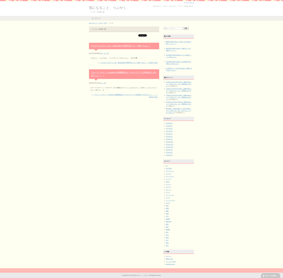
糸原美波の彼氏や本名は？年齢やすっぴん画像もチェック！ (178, 49)
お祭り (168, 182)
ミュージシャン (170, 200)
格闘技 (168, 229)
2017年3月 (169, 131)
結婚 (167, 237)
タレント (168, 190)
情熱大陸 (168, 221)
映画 (167, 224)
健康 (167, 211)
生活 (167, 235)
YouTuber (169, 168)
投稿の (169, 259)
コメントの (171, 261)
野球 (167, 243)
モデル (168, 203)
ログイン (168, 256)
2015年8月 (169, 152)
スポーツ (168, 187)
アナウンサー (170, 176)
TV (102, 53)
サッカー (168, 184)
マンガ (105, 53)
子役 (167, 216)
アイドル (168, 174)
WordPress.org (170, 264)
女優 (167, 213)
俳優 (167, 208)
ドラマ (168, 192)
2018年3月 (169, 126)
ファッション (170, 195)
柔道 (167, 227)
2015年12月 (169, 142)
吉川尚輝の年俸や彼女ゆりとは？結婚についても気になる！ (178, 56)
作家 (167, 205)
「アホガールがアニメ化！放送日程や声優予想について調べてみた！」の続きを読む (128, 63)
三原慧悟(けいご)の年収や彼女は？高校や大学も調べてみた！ (179, 69)
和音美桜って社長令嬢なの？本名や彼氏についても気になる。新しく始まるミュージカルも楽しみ (178, 110)
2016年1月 (169, 139)
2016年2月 (169, 136)
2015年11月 (169, 144)
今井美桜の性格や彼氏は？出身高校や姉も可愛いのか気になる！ (178, 63)
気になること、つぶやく (107, 8)
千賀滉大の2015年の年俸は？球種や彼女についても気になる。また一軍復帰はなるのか (179, 84)
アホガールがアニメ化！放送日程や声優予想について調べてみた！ (120, 46)
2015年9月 (169, 150)
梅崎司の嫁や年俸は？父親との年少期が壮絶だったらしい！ (178, 43)
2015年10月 (169, 147)
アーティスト (170, 171)
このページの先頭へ (271, 275)
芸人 (167, 240)
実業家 (168, 219)
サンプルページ (96, 18)
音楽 (167, 245)
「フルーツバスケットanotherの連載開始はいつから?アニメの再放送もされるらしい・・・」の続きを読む (125, 96)
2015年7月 (169, 155)
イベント (168, 179)
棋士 (167, 232)
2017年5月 (169, 128)
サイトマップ (190, 2)
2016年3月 (169, 134)
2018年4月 (169, 123)
